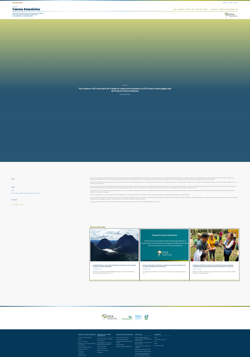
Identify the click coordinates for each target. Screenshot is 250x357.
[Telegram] (22, 204)
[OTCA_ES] (231, 13)
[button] (236, 9)
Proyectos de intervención (124, 334)
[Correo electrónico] (24, 204)
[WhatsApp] (19, 204)
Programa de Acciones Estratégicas (104, 335)
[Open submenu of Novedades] (209, 9)
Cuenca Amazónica (15, 193)
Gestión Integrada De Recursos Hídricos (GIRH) (30, 193)
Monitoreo (138, 334)
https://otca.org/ (157, 201)
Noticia (12, 190)
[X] (15, 204)
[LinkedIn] (17, 204)
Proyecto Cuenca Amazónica (87, 334)
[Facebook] (12, 204)
